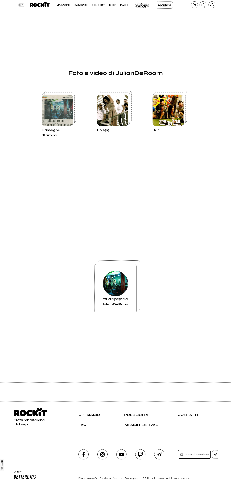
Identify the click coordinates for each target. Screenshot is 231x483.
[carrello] (194, 4)
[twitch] (140, 454)
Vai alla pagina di (115, 301)
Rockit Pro (164, 5)
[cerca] (203, 4)
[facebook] (83, 454)
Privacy (2, 466)
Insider (142, 5)
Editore (16, 473)
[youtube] (121, 454)
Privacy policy (132, 478)
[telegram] (159, 454)
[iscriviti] (215, 454)
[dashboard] (212, 4)
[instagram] (102, 454)
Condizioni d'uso (109, 478)
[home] (40, 5)
